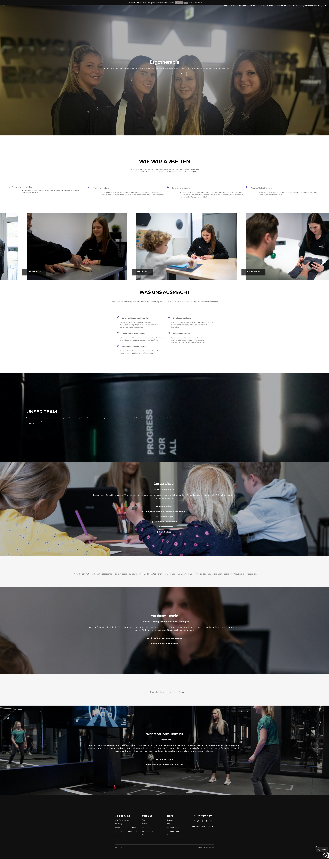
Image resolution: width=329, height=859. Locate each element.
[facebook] (194, 821)
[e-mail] (211, 821)
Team (144, 820)
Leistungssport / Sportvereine (126, 831)
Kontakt (170, 820)
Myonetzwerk (147, 831)
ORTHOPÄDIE (233, 272)
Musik (128, 322)
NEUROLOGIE (14, 272)
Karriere (145, 824)
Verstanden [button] (179, 3)
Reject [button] (186, 2)
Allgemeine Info (150, 74)
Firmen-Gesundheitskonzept (126, 827)
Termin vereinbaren (174, 835)
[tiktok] (202, 821)
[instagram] (198, 821)
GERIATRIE (122, 272)
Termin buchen (178, 74)
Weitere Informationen (195, 3)
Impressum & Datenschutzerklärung (206, 847)
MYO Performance (122, 820)
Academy (118, 824)
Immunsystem (120, 835)
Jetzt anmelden (173, 831)
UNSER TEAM (34, 423)
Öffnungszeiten (173, 827)
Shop (144, 835)
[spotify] (206, 821)
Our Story (146, 827)
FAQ (168, 824)
